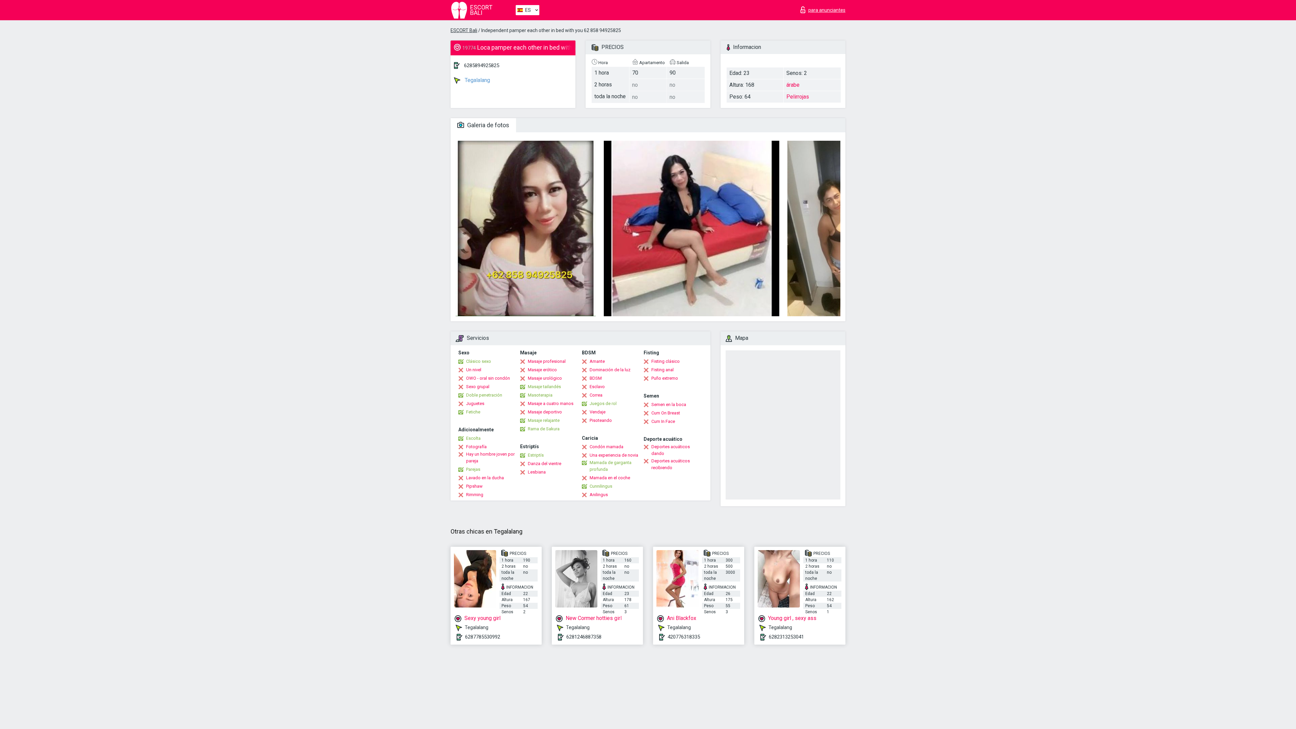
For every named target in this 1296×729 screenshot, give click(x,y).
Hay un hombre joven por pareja (490, 457)
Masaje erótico (542, 369)
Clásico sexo (478, 361)
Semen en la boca (668, 404)
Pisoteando (601, 420)
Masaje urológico (545, 378)
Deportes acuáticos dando (670, 450)
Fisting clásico (665, 361)
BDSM (596, 378)
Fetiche (473, 411)
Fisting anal (662, 369)
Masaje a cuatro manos (550, 403)
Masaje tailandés (544, 386)
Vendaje (597, 411)
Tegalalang (476, 80)
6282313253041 (786, 637)
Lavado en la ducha (485, 477)
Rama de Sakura (544, 428)
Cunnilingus (601, 486)
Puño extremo (664, 378)
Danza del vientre (544, 463)
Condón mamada (606, 446)
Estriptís (536, 455)
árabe (793, 85)
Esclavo (597, 386)
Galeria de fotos (487, 125)
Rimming (474, 494)
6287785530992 (482, 637)
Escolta (473, 438)
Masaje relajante (544, 420)
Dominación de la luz (610, 369)
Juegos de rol (603, 403)
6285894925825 (481, 65)
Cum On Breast (665, 412)
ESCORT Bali (464, 30)
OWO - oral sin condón (488, 378)
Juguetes (475, 403)
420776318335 (684, 637)
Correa (596, 395)
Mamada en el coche (610, 477)
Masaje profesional (547, 361)
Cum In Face (663, 421)
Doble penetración (484, 395)
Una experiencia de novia (614, 455)
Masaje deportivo (545, 411)
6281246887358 (583, 637)
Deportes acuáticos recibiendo (670, 464)
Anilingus (599, 494)
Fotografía (476, 446)
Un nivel (473, 369)
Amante (597, 361)
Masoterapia (540, 395)
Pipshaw (474, 486)
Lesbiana (537, 472)
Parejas (473, 469)
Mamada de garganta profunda (610, 466)
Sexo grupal (477, 386)
